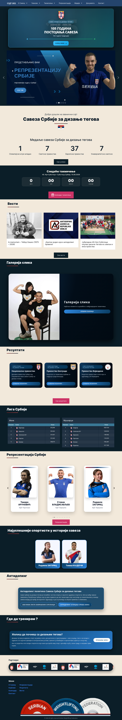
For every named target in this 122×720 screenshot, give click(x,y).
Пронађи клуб (102, 640)
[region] (61, 77)
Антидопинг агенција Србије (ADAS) (74, 605)
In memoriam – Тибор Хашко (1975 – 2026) (23, 243)
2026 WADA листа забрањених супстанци (38, 605)
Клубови (12, 688)
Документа (90, 3)
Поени (52, 424)
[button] (3, 77)
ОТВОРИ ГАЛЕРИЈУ (87, 311)
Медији (77, 3)
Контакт (101, 3)
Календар (12, 691)
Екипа (17, 424)
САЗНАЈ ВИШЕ (61, 43)
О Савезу (21, 3)
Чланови (34, 3)
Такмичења (48, 3)
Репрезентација (65, 3)
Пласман (11, 424)
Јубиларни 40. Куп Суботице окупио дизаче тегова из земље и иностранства (97, 244)
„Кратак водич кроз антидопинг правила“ (59, 243)
